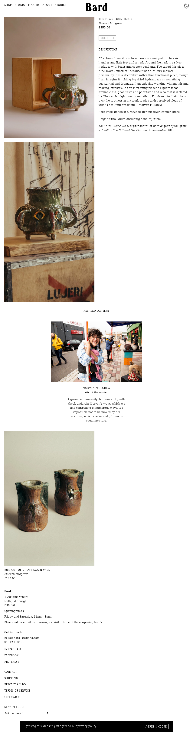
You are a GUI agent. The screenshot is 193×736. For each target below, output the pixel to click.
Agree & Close (156, 726)
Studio (20, 5)
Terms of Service (17, 690)
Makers (34, 5)
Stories (60, 5)
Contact (10, 671)
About (47, 5)
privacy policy (86, 726)
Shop (8, 5)
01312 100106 (14, 642)
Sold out (107, 38)
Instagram (12, 649)
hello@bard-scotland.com (22, 638)
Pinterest (11, 661)
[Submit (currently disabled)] (46, 713)
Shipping (11, 678)
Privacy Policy (15, 684)
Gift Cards (12, 697)
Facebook (11, 655)
